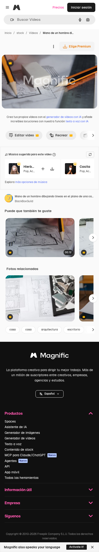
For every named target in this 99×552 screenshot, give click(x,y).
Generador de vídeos (20, 438)
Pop (26, 171)
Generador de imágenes (22, 433)
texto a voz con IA (77, 121)
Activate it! (76, 547)
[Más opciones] (53, 46)
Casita (85, 167)
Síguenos (12, 515)
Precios (58, 7)
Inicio (8, 33)
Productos (14, 413)
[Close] (92, 547)
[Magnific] (49, 356)
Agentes (16, 461)
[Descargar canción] (52, 168)
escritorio (73, 329)
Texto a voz (13, 444)
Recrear (59, 136)
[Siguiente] (93, 135)
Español (49, 394)
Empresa (12, 502)
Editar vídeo (21, 136)
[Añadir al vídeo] (43, 168)
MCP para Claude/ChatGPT (30, 455)
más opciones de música (31, 182)
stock (20, 33)
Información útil (18, 489)
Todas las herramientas (21, 478)
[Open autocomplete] (10, 19)
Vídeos (33, 33)
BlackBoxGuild (24, 201)
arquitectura (49, 329)
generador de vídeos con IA (64, 117)
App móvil (12, 472)
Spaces (10, 421)
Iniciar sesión (81, 7)
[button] (49, 394)
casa (12, 329)
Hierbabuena (29, 167)
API (7, 466)
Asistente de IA (16, 427)
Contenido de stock (19, 449)
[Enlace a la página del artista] (9, 199)
